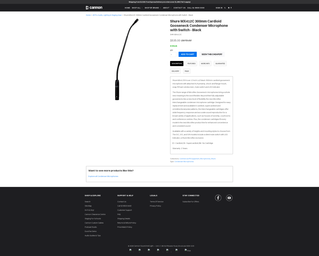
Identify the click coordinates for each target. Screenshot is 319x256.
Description (177, 63)
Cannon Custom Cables (94, 223)
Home (127, 8)
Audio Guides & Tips (93, 235)
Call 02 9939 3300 (195, 8)
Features (191, 63)
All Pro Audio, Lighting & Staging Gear (107, 15)
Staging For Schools (93, 218)
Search (87, 202)
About (167, 8)
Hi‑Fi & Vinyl (89, 210)
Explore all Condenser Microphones (103, 176)
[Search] (225, 8)
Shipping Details (123, 218)
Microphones (205, 159)
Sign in (219, 8)
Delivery (175, 71)
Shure (213, 159)
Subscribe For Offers (191, 202)
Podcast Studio (91, 227)
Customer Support (124, 210)
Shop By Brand (152, 8)
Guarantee (220, 63)
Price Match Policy (124, 227)
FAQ (119, 214)
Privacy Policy (155, 206)
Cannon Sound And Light (143, 246)
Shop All (137, 8)
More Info (205, 63)
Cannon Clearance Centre (95, 214)
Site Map (88, 206)
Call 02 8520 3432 (124, 206)
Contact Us (180, 8)
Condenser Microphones (184, 161)
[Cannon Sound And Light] (94, 7)
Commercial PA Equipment (189, 159)
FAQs (187, 71)
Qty (171, 50)
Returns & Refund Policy (126, 223)
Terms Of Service (156, 202)
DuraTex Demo (91, 231)
